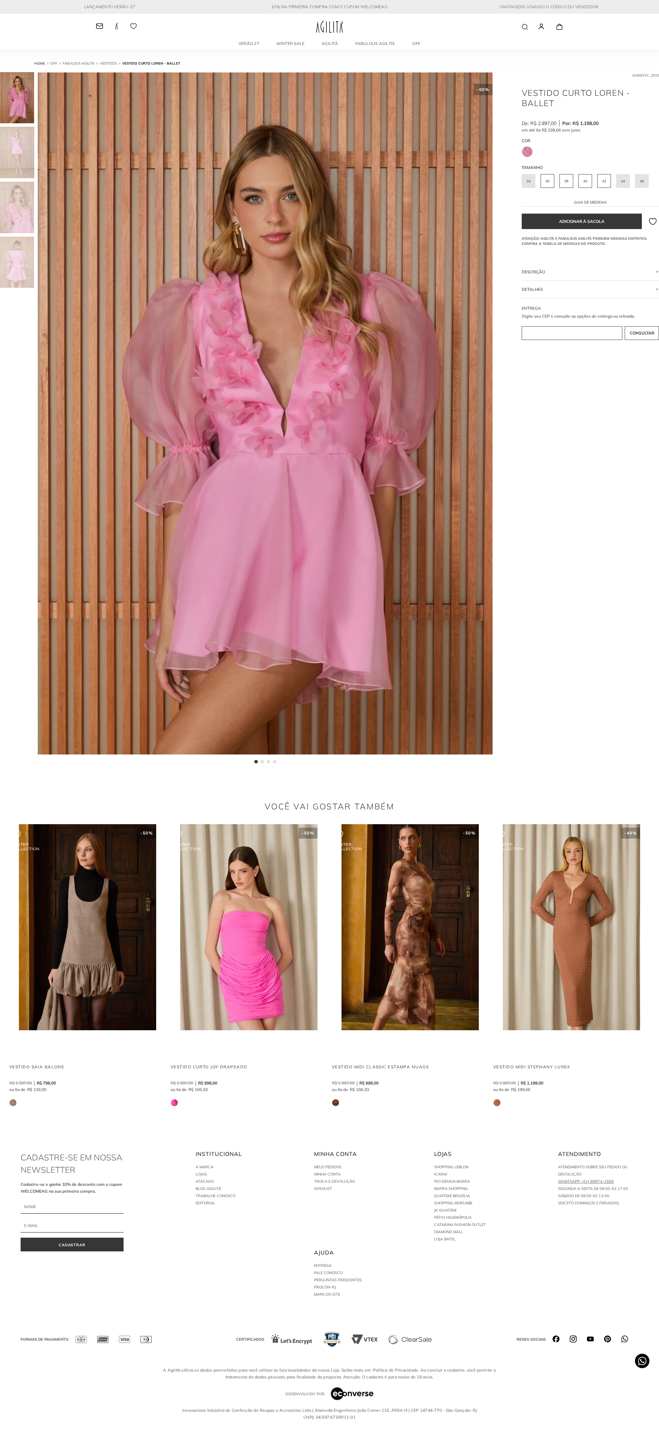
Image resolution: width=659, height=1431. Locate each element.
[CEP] (590, 323)
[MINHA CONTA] (547, 27)
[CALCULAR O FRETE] (642, 333)
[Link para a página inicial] (42, 63)
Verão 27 (249, 43)
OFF (416, 43)
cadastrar (72, 1244)
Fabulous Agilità (375, 43)
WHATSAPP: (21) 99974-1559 (586, 1181)
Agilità (330, 43)
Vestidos (108, 63)
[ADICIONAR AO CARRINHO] (582, 221)
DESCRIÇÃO (533, 271)
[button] (528, 181)
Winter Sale (290, 43)
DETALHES (532, 289)
